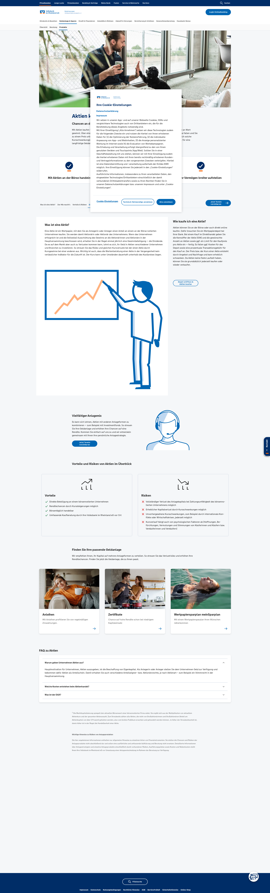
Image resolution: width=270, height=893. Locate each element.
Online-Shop (186, 890)
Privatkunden (45, 3)
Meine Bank (105, 3)
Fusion (116, 3)
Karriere (146, 3)
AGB (143, 890)
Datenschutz (96, 890)
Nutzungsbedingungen (112, 890)
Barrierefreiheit (154, 890)
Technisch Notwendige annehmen (138, 202)
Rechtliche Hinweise (131, 890)
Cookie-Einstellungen (107, 201)
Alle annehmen (166, 202)
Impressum (84, 890)
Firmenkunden (73, 3)
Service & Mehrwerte (130, 3)
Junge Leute (59, 3)
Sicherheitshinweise (170, 890)
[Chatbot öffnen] (254, 877)
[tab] (48, 21)
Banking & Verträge (90, 3)
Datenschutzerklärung (107, 111)
